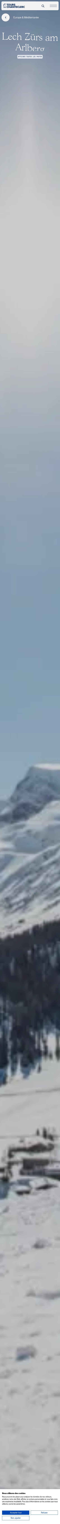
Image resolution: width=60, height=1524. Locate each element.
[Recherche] (42, 6)
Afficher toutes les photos (30, 56)
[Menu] (53, 5)
